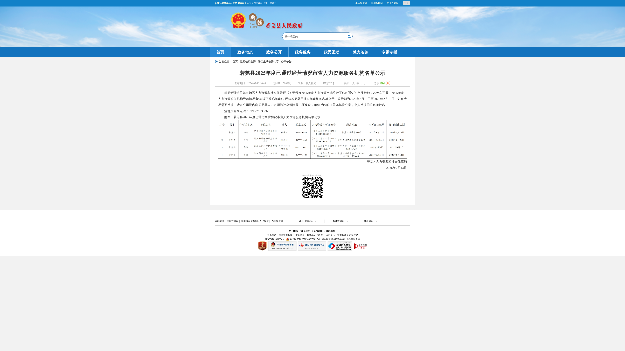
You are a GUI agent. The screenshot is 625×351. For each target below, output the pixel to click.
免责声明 (318, 231)
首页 (220, 52)
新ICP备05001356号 (275, 239)
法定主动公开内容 (268, 61)
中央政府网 (361, 3)
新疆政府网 (377, 3)
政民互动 (332, 52)
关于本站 (293, 231)
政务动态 (245, 52)
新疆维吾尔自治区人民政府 (255, 221)
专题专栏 (389, 52)
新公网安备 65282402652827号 (305, 239)
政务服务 (303, 52)
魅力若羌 (360, 52)
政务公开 (274, 52)
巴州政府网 (392, 3)
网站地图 (330, 231)
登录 (406, 3)
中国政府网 (232, 221)
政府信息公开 (248, 61)
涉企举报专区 (353, 239)
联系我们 (305, 231)
